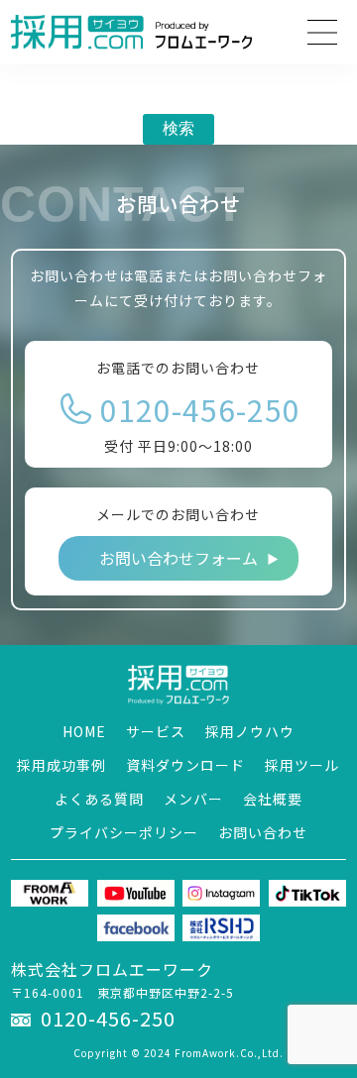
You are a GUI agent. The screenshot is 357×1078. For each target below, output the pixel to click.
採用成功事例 (61, 765)
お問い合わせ (262, 832)
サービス (155, 731)
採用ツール (302, 765)
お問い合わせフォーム (178, 558)
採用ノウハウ (250, 731)
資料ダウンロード (185, 765)
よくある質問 (99, 798)
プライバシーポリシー (124, 832)
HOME (84, 731)
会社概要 (272, 798)
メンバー (193, 798)
